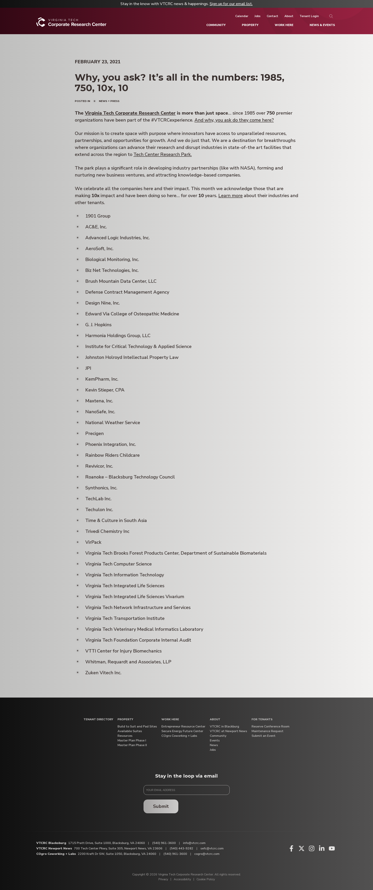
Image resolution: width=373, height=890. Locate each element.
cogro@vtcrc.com (207, 854)
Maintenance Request (267, 731)
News (214, 745)
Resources (125, 736)
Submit (161, 806)
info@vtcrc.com (194, 843)
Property (125, 719)
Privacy (163, 879)
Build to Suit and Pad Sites (137, 726)
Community (218, 736)
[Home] (71, 23)
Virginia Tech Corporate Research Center (130, 113)
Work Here (170, 719)
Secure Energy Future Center (182, 731)
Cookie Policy (206, 879)
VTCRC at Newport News (228, 731)
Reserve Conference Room (270, 726)
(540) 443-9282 (181, 848)
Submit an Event (263, 736)
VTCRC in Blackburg (224, 726)
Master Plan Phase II (132, 745)
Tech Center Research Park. (162, 154)
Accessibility (182, 879)
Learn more (230, 195)
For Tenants (262, 719)
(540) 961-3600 (164, 843)
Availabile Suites (130, 731)
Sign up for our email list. (231, 3)
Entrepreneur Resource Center (183, 726)
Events (215, 740)
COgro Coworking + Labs (179, 736)
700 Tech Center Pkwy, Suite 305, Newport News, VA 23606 (118, 848)
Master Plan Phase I (132, 740)
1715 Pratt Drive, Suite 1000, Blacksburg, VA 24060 (106, 843)
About (215, 719)
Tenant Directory (98, 719)
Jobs (213, 750)
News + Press (109, 101)
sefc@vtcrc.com (212, 848)
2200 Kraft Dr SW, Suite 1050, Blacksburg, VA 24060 (117, 854)
